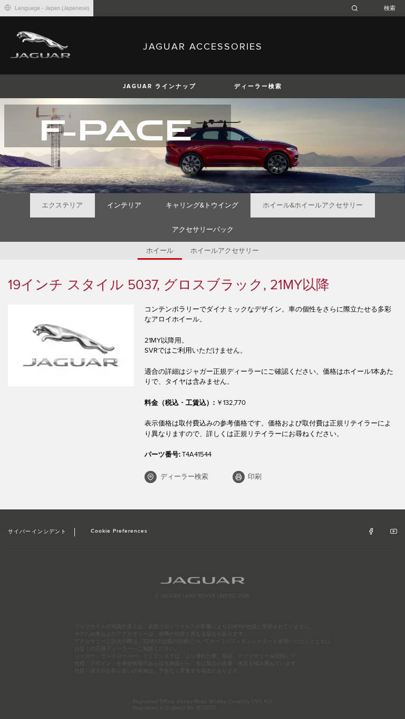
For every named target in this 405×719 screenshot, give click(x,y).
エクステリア (62, 205)
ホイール (159, 251)
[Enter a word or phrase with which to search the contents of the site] (376, 8)
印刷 (255, 476)
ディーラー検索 (258, 86)
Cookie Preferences (119, 531)
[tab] (62, 205)
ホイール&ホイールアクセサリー (313, 205)
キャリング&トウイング (202, 205)
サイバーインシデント (37, 531)
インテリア (124, 205)
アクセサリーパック (203, 229)
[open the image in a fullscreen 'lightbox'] (71, 345)
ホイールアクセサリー (224, 251)
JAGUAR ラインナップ (159, 86)
